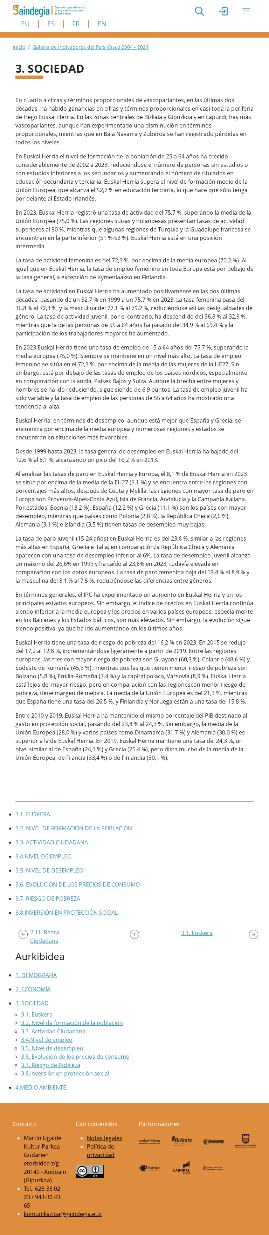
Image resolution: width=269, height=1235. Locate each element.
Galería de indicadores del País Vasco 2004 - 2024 (91, 47)
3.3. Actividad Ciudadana (53, 1031)
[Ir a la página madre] (134, 934)
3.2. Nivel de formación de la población (72, 1023)
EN (101, 23)
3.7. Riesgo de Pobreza (50, 1065)
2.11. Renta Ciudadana (44, 936)
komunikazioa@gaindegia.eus (63, 1214)
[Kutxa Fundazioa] (149, 1167)
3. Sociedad (32, 1003)
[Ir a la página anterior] (23, 934)
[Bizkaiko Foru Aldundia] (182, 1141)
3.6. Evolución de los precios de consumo (75, 1056)
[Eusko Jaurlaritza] (214, 1141)
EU (25, 23)
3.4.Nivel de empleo (47, 1040)
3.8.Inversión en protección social (65, 1073)
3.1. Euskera (37, 1014)
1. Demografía (36, 975)
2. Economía (32, 989)
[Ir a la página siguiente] (253, 934)
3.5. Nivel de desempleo (52, 1048)
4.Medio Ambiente (40, 1087)
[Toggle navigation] (246, 11)
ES (51, 23)
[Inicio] (52, 11)
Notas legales (104, 1138)
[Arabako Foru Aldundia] (149, 1141)
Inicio (19, 47)
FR (76, 23)
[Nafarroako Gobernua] (214, 1167)
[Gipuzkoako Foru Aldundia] (246, 1141)
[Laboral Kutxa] (182, 1167)
